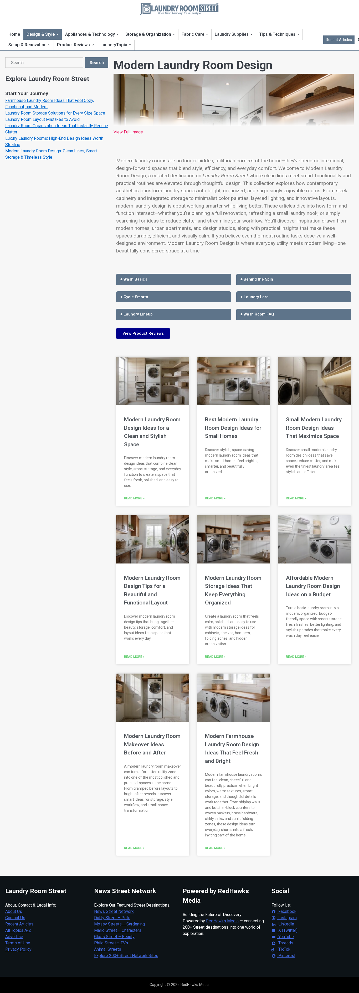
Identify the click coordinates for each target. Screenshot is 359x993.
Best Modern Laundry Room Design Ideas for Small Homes (233, 427)
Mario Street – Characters (117, 930)
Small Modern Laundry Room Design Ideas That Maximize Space (314, 427)
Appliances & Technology (90, 34)
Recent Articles (339, 40)
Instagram (287, 917)
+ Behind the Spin (256, 279)
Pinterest (286, 955)
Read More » (134, 498)
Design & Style (41, 34)
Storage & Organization (148, 34)
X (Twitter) (287, 930)
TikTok (283, 949)
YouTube (285, 936)
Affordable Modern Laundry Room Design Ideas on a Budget (313, 586)
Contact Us (15, 917)
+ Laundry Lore (254, 296)
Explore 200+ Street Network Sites (126, 955)
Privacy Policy (18, 949)
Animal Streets (107, 949)
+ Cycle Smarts (134, 296)
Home (14, 34)
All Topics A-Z (18, 930)
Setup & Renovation (27, 44)
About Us (13, 911)
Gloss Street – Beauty (114, 936)
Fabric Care (193, 34)
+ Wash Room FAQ (257, 314)
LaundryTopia (113, 44)
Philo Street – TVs (111, 942)
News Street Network (114, 911)
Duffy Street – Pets (112, 917)
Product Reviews (73, 44)
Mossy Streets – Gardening (119, 924)
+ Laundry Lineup (136, 314)
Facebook (286, 911)
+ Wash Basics (133, 279)
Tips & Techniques (277, 34)
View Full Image (128, 132)
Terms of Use (17, 942)
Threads (285, 942)
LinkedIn (285, 924)
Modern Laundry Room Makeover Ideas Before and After (152, 744)
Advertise (14, 936)
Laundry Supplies (232, 34)
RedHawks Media (222, 920)
